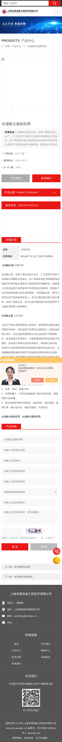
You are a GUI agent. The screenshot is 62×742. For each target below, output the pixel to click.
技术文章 (16, 657)
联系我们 (46, 178)
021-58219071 (56, 551)
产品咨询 (15, 178)
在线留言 (45, 657)
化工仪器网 (41, 738)
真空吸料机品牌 (22, 567)
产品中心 (16, 46)
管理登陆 (16, 738)
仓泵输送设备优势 (23, 576)
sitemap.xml (34, 733)
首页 (7, 46)
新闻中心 (45, 650)
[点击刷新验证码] (34, 531)
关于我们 (45, 644)
